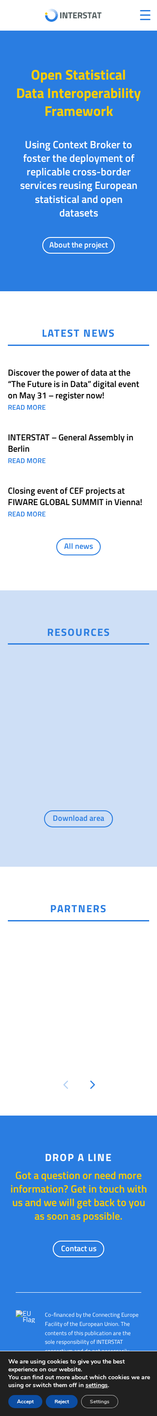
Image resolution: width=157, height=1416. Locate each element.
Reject (62, 1401)
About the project (78, 245)
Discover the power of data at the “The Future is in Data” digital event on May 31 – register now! (73, 384)
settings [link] (96, 1385)
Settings (99, 1401)
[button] (65, 1085)
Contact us (78, 1248)
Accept (25, 1401)
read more (27, 407)
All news (78, 546)
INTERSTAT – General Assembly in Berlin (70, 442)
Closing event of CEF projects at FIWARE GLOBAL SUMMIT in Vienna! (75, 496)
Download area (78, 818)
